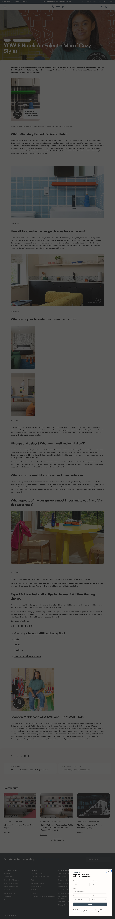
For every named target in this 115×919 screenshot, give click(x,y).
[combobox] (98, 899)
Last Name (94, 881)
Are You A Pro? (95, 896)
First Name (76, 881)
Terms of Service (90, 911)
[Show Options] (105, 899)
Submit (90, 904)
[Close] (109, 871)
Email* (75, 888)
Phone (75, 896)
